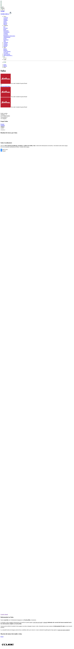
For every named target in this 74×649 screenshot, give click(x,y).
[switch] (1, 149)
